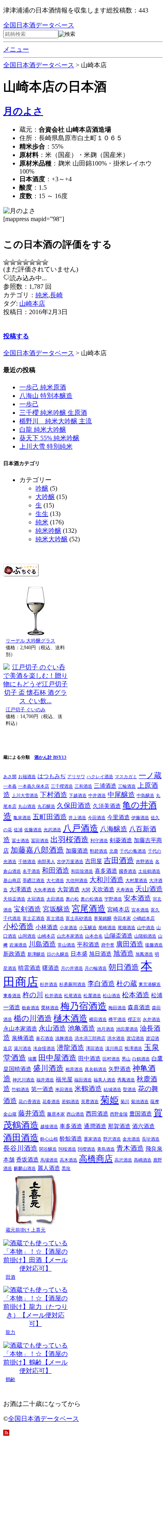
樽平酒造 (117, 1019)
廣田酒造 (129, 944)
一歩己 (29, 404)
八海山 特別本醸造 (46, 395)
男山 (126, 1059)
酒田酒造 (21, 1137)
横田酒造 (98, 1019)
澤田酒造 (95, 1048)
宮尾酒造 (89, 908)
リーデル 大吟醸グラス (30, 641)
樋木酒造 (70, 1018)
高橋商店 (96, 1158)
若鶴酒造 (70, 1101)
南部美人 (46, 861)
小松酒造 (18, 926)
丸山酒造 (27, 806)
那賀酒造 (119, 1126)
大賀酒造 (68, 889)
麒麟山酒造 (25, 1168)
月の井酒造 (72, 968)
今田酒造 (97, 818)
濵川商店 (114, 1048)
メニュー (16, 49)
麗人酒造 (48, 1168)
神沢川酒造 (23, 1080)
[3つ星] (19, 262)
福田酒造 (83, 1080)
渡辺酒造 (135, 1038)
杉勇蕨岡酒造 (72, 984)
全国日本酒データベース (38, 25)
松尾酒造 (73, 996)
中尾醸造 (121, 795)
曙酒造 (50, 968)
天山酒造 (149, 889)
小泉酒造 (68, 927)
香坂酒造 (27, 1159)
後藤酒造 (154, 945)
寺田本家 (122, 918)
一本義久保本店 (33, 786)
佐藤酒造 (33, 830)
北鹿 (113, 851)
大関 (85, 890)
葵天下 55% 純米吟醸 (49, 438)
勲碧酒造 (99, 851)
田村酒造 (111, 1059)
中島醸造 (145, 795)
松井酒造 (53, 996)
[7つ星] (45, 262)
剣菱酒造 (121, 840)
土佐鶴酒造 (149, 871)
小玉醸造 (88, 927)
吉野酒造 (145, 861)
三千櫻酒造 (62, 786)
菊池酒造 (140, 1101)
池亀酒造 (81, 1028)
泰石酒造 (45, 1038)
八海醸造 (113, 829)
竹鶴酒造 (20, 1089)
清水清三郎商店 (90, 1038)
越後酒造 (49, 1126)
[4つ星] (26, 262)
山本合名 (94, 936)
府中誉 (107, 945)
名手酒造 (31, 871)
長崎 (56, 295)
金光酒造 (131, 1139)
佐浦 (18, 830)
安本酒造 (137, 898)
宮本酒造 (140, 910)
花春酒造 (51, 1101)
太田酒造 (55, 899)
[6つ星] (38, 262)
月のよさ (23, 111)
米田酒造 (64, 1089)
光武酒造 (52, 830)
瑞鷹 (32, 1059)
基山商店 (12, 880)
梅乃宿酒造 (83, 1006)
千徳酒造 (27, 861)
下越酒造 (78, 795)
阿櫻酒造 (86, 1149)
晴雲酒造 (29, 968)
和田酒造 (55, 870)
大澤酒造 (20, 889)
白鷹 (157, 1058)
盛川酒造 (48, 1068)
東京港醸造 (150, 984)
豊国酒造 (140, 1113)
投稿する (16, 336)
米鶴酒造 (88, 1089)
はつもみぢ (51, 776)
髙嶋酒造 (142, 1160)
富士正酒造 (34, 918)
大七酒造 (55, 880)
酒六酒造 (143, 1126)
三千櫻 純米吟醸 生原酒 (53, 412)
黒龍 (66, 1168)
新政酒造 (14, 953)
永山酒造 (52, 1028)
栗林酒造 (50, 1008)
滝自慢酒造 (44, 1048)
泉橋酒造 (23, 1038)
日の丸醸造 (58, 954)
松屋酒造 (92, 996)
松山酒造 (111, 996)
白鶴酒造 (141, 1059)
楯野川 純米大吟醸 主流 (55, 421)
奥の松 (72, 899)
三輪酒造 (127, 786)
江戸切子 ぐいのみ (26, 709)
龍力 (10, 1332)
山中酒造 (146, 927)
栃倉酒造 (30, 1008)
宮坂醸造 (56, 909)
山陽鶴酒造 (145, 936)
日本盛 (79, 953)
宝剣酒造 (27, 909)
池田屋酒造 (127, 1029)
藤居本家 (56, 1114)
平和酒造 (88, 944)
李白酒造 (101, 984)
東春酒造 (12, 996)
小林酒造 (46, 927)
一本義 (10, 786)
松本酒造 (135, 995)
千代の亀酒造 (133, 851)
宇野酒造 (113, 899)
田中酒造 (89, 1058)
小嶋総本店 (144, 918)
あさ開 (10, 776)
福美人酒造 (104, 1080)
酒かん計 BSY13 (50, 757)
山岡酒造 (27, 936)
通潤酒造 (95, 1126)
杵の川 (33, 995)
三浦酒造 (105, 786)
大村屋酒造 (136, 880)
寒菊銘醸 (103, 918)
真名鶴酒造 (96, 1069)
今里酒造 (118, 817)
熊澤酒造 (133, 1048)
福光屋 (64, 1079)
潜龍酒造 (70, 1048)
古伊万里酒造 (70, 861)
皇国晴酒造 (17, 1069)
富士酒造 (55, 918)
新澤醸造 (36, 954)
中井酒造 (97, 795)
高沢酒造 (123, 1160)
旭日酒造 (100, 953)
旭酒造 (123, 953)
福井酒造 (45, 1080)
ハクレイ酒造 (100, 776)
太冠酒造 (36, 899)
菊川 (124, 1101)
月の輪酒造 (96, 968)
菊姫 (109, 1100)
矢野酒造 (119, 1069)
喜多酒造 (106, 870)
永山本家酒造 (20, 1028)
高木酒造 (68, 1160)
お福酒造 (27, 776)
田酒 (10, 1277)
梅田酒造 (117, 1008)
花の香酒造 (30, 1101)
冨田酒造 (40, 840)
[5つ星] (32, 262)
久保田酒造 (74, 805)
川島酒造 (42, 944)
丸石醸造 (46, 806)
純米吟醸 (48, 530)
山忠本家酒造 (70, 936)
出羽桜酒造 (69, 839)
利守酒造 (99, 840)
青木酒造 (130, 1148)
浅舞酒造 (64, 1038)
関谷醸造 (48, 1149)
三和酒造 (83, 786)
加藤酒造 (77, 850)
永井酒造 (151, 1019)
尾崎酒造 (107, 927)
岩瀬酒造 (18, 945)
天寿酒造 (125, 890)
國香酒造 (128, 871)
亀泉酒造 (22, 818)
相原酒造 (74, 1069)
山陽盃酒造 (118, 935)
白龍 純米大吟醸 (42, 429)
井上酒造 (77, 818)
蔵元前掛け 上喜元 (26, 1230)
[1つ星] (6, 262)
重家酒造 (93, 1139)
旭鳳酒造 (144, 954)
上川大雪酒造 (25, 795)
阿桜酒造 (67, 1149)
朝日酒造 (123, 967)
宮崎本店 (118, 909)
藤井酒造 (32, 1113)
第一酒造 (42, 1089)
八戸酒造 (80, 828)
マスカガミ (126, 776)
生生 (41, 513)
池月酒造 (105, 1029)
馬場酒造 (49, 1160)
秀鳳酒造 (126, 1080)
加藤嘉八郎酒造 (37, 850)
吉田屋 (93, 861)
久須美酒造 (107, 806)
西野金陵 (119, 1114)
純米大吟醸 (51, 539)
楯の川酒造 (33, 1018)
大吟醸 (45, 496)
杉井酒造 (49, 984)
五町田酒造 (50, 817)
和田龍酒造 (82, 871)
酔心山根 (49, 1139)
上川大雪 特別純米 (46, 446)
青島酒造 (106, 1149)
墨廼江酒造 (34, 880)
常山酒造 (66, 945)
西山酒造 (75, 1114)
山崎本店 (32, 303)
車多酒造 (71, 1126)
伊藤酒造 (140, 818)
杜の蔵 (126, 984)
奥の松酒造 (92, 899)
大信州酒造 (77, 880)
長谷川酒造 (20, 1148)
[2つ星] (13, 262)
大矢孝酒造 (44, 890)
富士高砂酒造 (79, 918)
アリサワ (76, 776)
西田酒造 (97, 1113)
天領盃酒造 (14, 899)
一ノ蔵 (150, 775)
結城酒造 (112, 1089)
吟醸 (41, 488)
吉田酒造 (119, 860)
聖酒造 (129, 1089)
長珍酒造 (151, 1139)
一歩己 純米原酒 (42, 387)
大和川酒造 (106, 880)
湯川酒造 (22, 1048)
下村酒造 (53, 795)
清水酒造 (116, 1038)
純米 (41, 295)
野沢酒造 (112, 1139)
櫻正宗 (134, 1019)
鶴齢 (10, 1379)
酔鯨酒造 (71, 1138)
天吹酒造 (103, 889)
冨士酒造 (20, 840)
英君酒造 (90, 1101)
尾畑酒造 (126, 927)
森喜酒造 (139, 1007)
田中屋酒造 (57, 1058)
